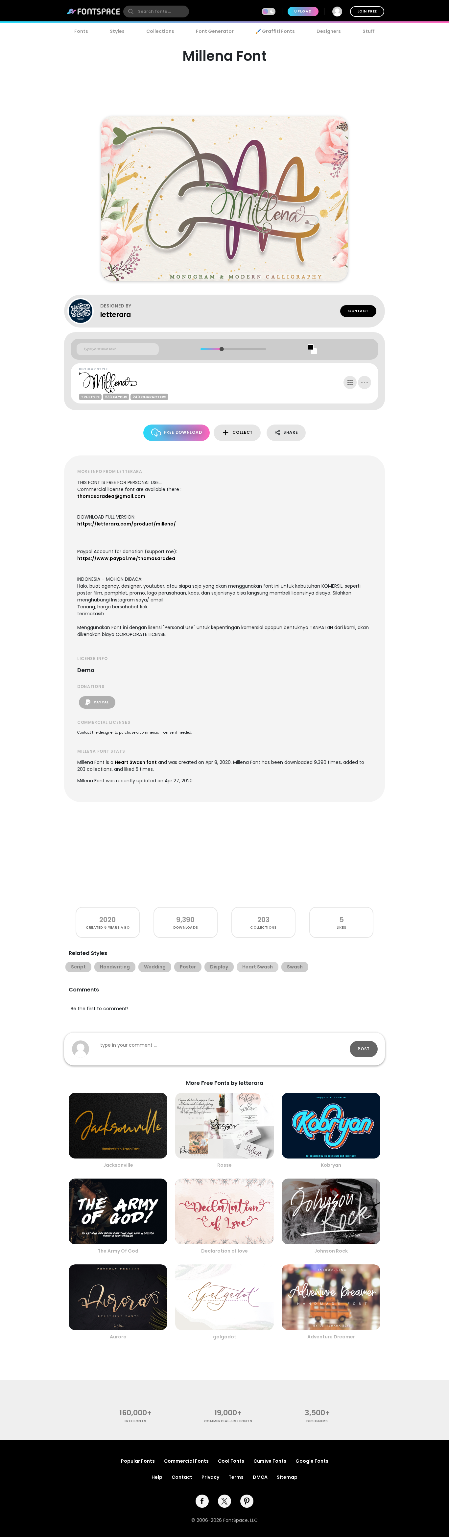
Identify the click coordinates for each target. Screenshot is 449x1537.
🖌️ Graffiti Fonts (275, 31)
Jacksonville (118, 1165)
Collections (160, 31)
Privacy (210, 1477)
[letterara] (83, 311)
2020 (107, 919)
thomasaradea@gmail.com (111, 496)
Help (157, 1477)
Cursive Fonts (269, 1461)
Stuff (369, 31)
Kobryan (331, 1165)
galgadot (224, 1336)
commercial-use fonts (228, 1421)
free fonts (136, 1421)
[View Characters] (350, 382)
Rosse (224, 1165)
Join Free (367, 11)
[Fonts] (93, 11)
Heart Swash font (136, 762)
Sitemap (287, 1477)
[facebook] (202, 1501)
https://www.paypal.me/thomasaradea (126, 558)
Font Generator (215, 31)
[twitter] (224, 1501)
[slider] (221, 349)
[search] (156, 11)
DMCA (260, 1477)
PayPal (100, 702)
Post (364, 1049)
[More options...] (364, 382)
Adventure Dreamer (331, 1336)
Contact (358, 310)
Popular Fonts (138, 1461)
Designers (329, 31)
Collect (242, 432)
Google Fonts (311, 1461)
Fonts (81, 31)
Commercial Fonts (186, 1461)
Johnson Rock (331, 1251)
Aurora (118, 1336)
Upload (303, 11)
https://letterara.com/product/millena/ (126, 524)
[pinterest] (246, 1501)
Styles (117, 31)
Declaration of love (224, 1251)
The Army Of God (118, 1251)
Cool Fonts (231, 1461)
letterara (115, 314)
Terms (236, 1477)
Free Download (183, 432)
